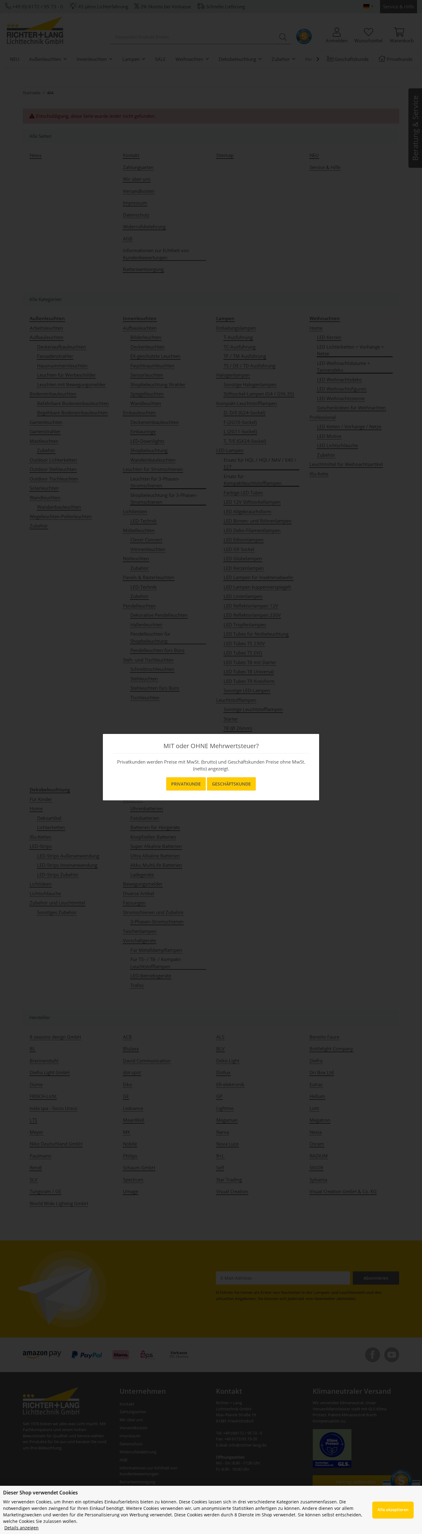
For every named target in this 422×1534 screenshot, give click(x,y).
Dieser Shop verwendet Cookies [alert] (40, 1492)
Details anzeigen (21, 1528)
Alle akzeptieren (393, 1509)
